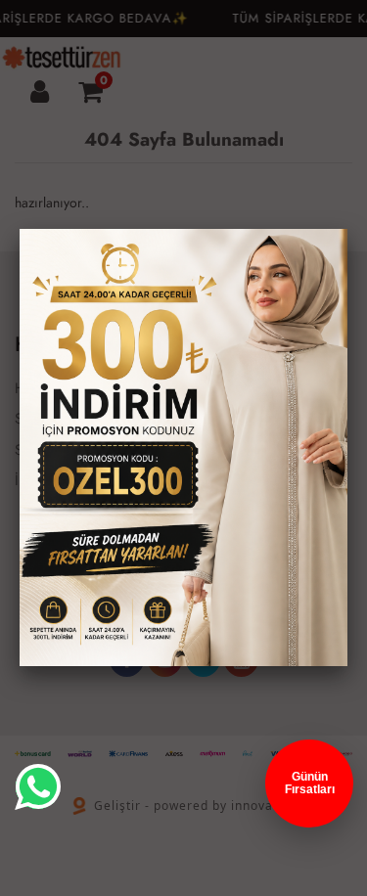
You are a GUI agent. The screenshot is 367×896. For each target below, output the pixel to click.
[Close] (347, 228)
